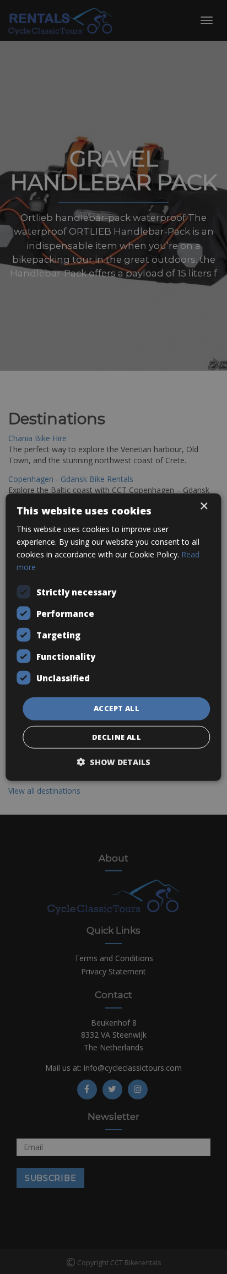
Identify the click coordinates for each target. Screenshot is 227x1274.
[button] (113, 762)
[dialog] (113, 637)
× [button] (203, 506)
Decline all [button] (116, 737)
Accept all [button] (116, 708)
